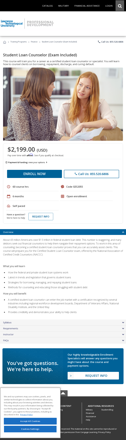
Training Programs (18, 41)
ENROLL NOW (34, 173)
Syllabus (7, 322)
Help (88, 419)
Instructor (8, 334)
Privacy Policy (104, 432)
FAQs (6, 340)
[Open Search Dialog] (120, 5)
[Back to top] (63, 405)
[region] (30, 412)
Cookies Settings (30, 429)
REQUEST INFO (40, 216)
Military (89, 409)
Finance (34, 41)
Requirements (10, 328)
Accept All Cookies (30, 421)
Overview (8, 232)
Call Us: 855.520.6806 (110, 41)
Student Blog (107, 409)
